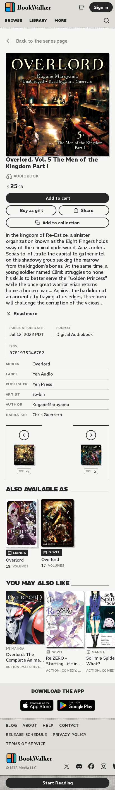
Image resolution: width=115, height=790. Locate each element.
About (30, 725)
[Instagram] (103, 766)
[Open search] (106, 20)
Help (48, 725)
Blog (11, 725)
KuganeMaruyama (50, 404)
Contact (69, 725)
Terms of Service (26, 744)
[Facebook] (91, 766)
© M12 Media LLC (21, 768)
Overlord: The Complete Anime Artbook (23, 657)
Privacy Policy (70, 735)
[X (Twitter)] (66, 766)
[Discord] (79, 766)
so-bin (38, 394)
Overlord (41, 364)
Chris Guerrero (47, 414)
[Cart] (81, 7)
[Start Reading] (57, 104)
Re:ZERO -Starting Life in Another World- (62, 660)
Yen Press (42, 384)
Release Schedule (26, 735)
